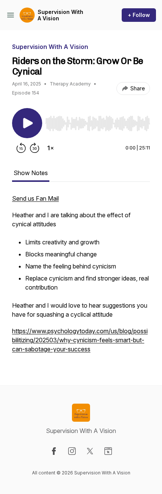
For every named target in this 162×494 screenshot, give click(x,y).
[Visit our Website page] (108, 451)
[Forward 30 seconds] (34, 148)
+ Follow (139, 15)
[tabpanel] (81, 277)
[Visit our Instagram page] (72, 451)
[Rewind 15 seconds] (21, 148)
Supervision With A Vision (60, 15)
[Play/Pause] (27, 123)
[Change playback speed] (50, 148)
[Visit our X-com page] (90, 451)
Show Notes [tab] (31, 173)
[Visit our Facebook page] (54, 451)
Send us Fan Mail (35, 198)
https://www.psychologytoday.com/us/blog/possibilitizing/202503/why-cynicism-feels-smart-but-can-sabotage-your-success (80, 340)
